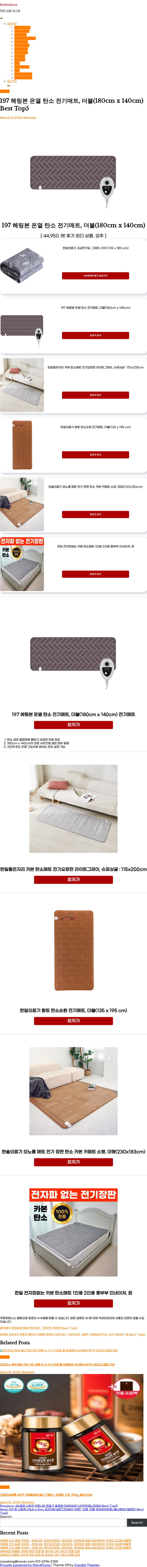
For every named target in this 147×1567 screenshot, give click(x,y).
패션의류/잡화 (23, 74)
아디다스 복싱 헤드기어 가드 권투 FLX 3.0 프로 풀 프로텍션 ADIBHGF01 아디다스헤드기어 (57, 1364)
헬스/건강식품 (23, 77)
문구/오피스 (21, 31)
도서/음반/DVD (25, 38)
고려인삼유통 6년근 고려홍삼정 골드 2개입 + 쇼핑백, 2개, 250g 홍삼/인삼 (46, 1495)
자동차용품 (21, 42)
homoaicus (8, 4)
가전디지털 (21, 49)
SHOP (12, 24)
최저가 (73, 724)
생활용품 (19, 56)
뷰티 (17, 70)
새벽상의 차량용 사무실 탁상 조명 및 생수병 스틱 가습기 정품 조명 (40, 1551)
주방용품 (19, 59)
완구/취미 (20, 34)
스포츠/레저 (21, 45)
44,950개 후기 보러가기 (96, 276)
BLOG (12, 81)
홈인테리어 (21, 52)
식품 (17, 63)
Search (6, 1516)
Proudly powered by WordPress (25, 1565)
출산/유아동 (21, 67)
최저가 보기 (95, 335)
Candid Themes (86, 1565)
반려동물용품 (22, 27)
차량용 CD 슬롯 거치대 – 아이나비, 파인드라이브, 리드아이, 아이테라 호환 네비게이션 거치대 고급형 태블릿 (65, 1540)
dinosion (29, 117)
